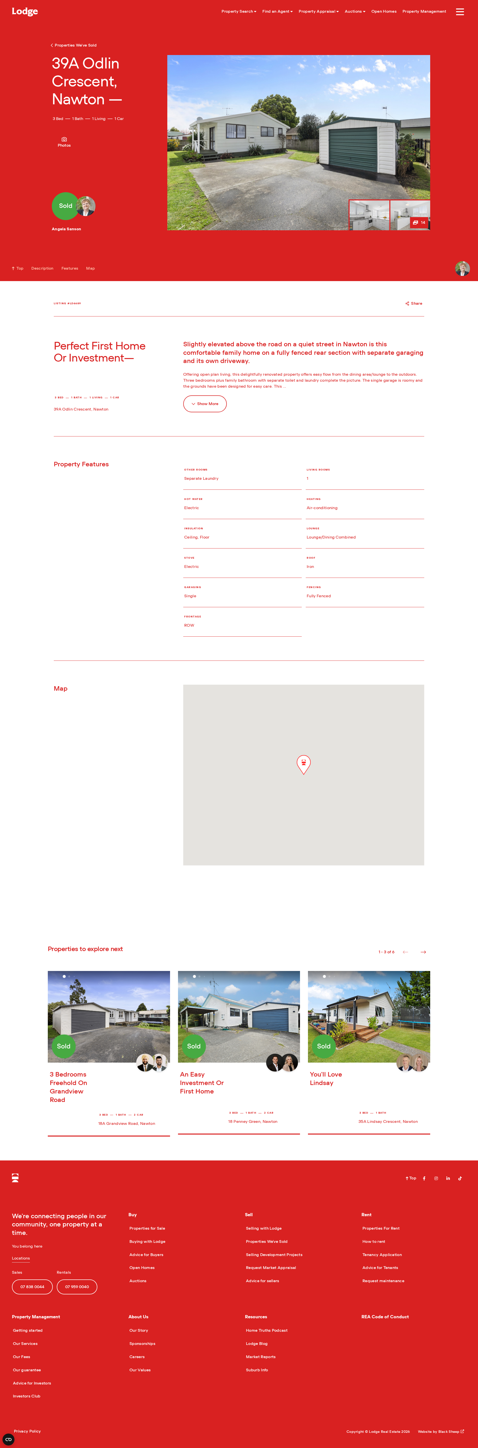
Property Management (36, 1317)
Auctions (137, 1281)
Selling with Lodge (263, 1228)
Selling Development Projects (273, 1255)
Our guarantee (26, 1370)
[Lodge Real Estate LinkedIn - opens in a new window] (448, 1178)
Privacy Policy (27, 1431)
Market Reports (260, 1357)
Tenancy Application (381, 1255)
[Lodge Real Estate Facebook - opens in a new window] (424, 1178)
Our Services (25, 1344)
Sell (249, 1215)
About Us (138, 1317)
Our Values (139, 1370)
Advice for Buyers (145, 1255)
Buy (132, 1215)
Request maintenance (382, 1281)
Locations (21, 1258)
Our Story (138, 1330)
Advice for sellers (262, 1281)
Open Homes (141, 1268)
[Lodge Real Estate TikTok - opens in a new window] (460, 1178)
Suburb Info (256, 1370)
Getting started (27, 1330)
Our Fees (21, 1357)
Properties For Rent (380, 1228)
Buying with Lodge (146, 1242)
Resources (256, 1317)
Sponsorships (141, 1344)
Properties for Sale (146, 1228)
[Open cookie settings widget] (8, 1440)
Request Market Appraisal (270, 1268)
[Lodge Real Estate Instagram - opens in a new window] (436, 1178)
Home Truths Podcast (266, 1330)
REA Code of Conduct (385, 1317)
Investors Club (26, 1396)
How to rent (373, 1242)
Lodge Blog (256, 1344)
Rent (366, 1215)
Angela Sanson (66, 229)
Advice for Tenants (379, 1268)
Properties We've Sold (266, 1242)
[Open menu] (460, 12)
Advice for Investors (31, 1383)
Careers (136, 1357)
